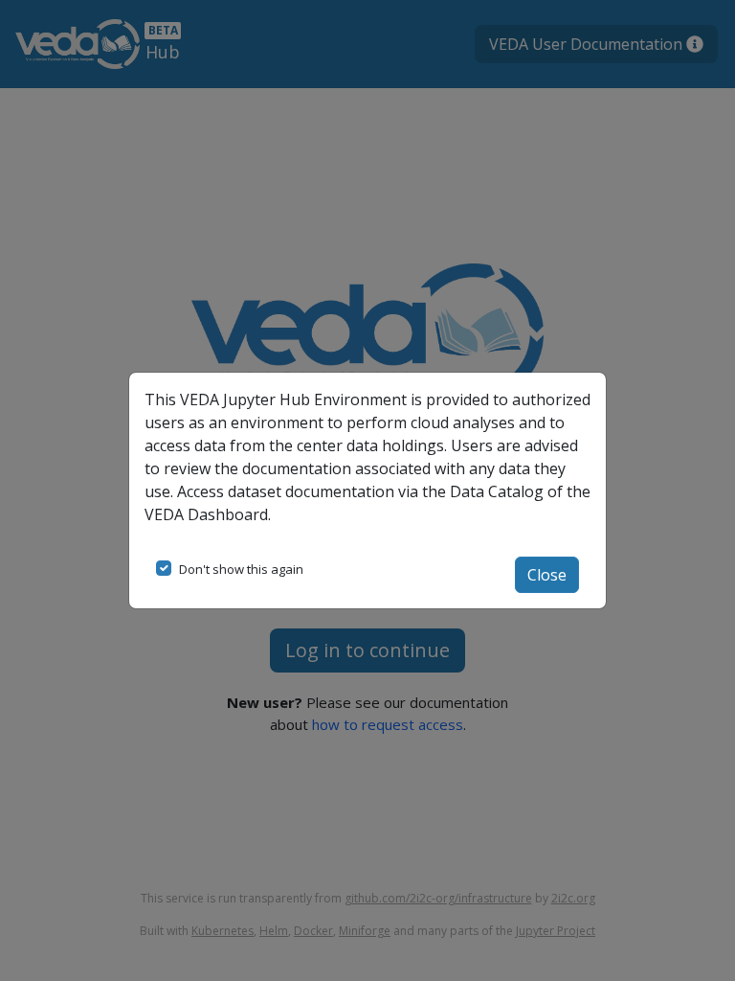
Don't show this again (241, 569)
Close (547, 574)
